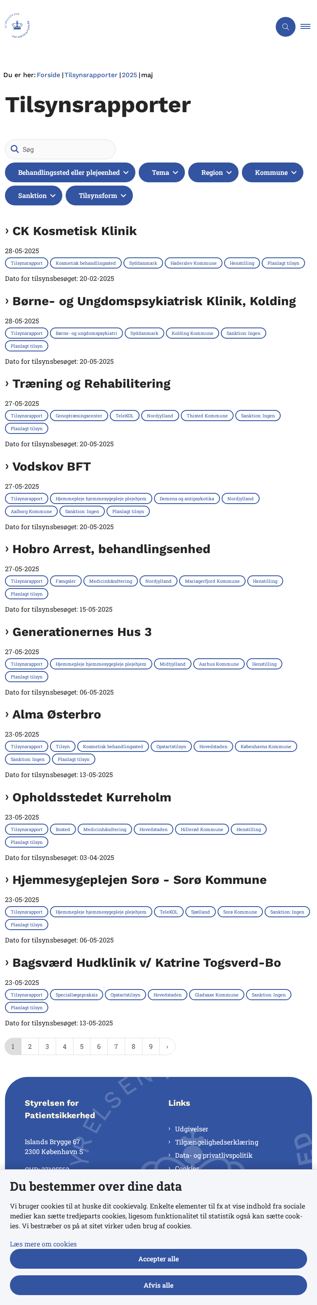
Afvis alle (158, 1285)
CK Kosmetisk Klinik (74, 231)
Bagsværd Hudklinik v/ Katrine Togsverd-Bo (146, 962)
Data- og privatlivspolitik (214, 1155)
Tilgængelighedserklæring (216, 1142)
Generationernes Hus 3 (82, 631)
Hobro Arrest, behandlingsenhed (111, 549)
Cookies (187, 1168)
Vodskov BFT (51, 466)
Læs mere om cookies (43, 1243)
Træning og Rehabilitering (91, 383)
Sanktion (32, 195)
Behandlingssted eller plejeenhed (69, 172)
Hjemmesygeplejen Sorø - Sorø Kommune (139, 879)
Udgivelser (191, 1128)
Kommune (271, 172)
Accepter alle (158, 1258)
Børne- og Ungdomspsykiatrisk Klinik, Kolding (154, 301)
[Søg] (15, 149)
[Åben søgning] (286, 27)
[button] (308, 27)
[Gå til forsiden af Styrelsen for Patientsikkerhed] (132, 26)
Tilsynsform (98, 195)
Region (212, 172)
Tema (160, 172)
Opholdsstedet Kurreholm (91, 797)
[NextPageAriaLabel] (167, 1046)
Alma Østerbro (56, 714)
